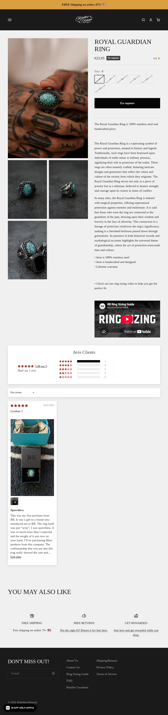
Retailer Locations (77, 687)
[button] (66, 361)
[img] (19, 405)
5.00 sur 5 (41, 366)
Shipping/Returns (106, 660)
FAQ (69, 680)
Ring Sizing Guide (77, 674)
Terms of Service (106, 674)
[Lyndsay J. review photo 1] (32, 457)
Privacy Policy (105, 667)
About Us (72, 660)
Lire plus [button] (15, 556)
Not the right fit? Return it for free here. (84, 630)
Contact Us (73, 667)
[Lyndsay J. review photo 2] (14, 501)
